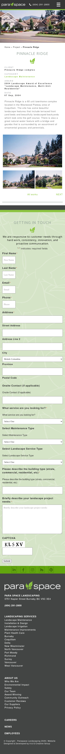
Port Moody (11, 652)
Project (16, 47)
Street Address (11, 325)
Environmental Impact (17, 684)
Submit (6, 561)
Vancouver (10, 662)
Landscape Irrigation (16, 626)
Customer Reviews (15, 700)
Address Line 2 (11, 339)
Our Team (10, 691)
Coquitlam (10, 639)
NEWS (8, 726)
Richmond (10, 655)
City (4, 352)
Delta (7, 642)
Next (57, 153)
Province (7, 364)
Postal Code (9, 377)
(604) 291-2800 (41, 4)
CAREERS (11, 720)
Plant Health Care (14, 632)
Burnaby (9, 636)
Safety (8, 687)
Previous (7, 153)
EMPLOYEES (12, 733)
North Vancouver (14, 649)
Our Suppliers (12, 704)
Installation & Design (16, 623)
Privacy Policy (13, 707)
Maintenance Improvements (20, 629)
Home (7, 47)
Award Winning (13, 694)
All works (32, 194)
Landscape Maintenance (20, 76)
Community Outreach (17, 697)
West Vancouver (14, 665)
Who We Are (12, 681)
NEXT (59, 194)
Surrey (8, 659)
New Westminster (14, 645)
